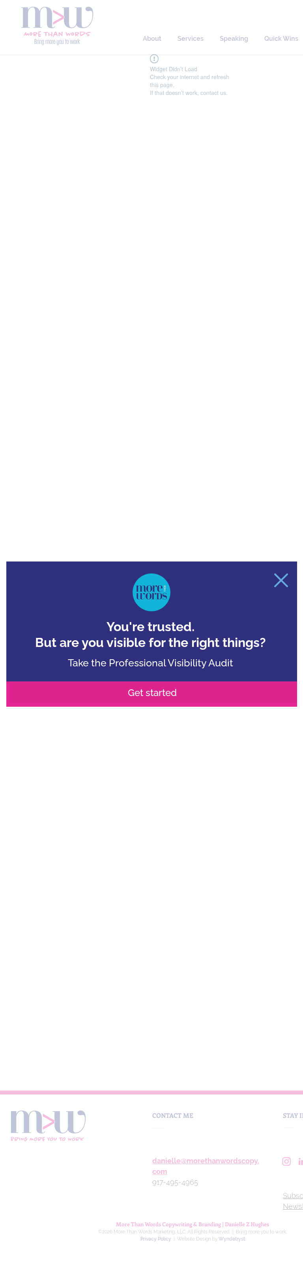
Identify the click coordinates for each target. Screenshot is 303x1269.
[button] (281, 580)
